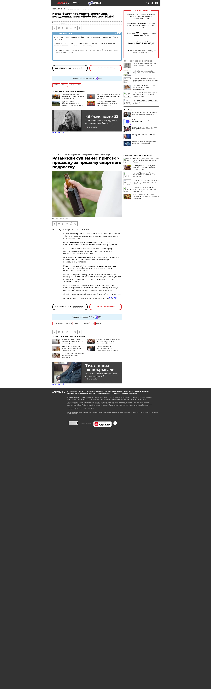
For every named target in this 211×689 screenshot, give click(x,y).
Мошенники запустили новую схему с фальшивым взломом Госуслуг (144, 113)
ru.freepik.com (63, 218)
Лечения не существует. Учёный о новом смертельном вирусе (144, 64)
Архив (63, 23)
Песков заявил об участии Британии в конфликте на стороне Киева (144, 127)
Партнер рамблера (86, 423)
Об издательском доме (113, 391)
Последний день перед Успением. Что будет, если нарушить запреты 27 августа (141, 25)
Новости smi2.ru (59, 132)
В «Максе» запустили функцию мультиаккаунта (142, 120)
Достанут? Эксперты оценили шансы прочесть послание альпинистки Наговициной (145, 182)
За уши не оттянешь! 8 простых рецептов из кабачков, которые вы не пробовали (146, 196)
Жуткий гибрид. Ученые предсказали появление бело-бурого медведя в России (146, 160)
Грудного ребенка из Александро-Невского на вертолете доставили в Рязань (72, 103)
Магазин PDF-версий (142, 391)
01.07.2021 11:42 (57, 9)
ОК (115, 298)
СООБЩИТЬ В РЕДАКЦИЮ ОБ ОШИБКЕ (125, 393)
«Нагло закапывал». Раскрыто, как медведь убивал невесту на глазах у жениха (145, 101)
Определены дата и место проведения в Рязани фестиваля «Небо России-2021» (73, 96)
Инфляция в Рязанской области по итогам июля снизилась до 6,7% (141, 43)
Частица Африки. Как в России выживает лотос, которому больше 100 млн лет (145, 174)
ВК (110, 298)
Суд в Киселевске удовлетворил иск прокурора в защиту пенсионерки (73, 355)
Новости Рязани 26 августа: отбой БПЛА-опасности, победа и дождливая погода (141, 16)
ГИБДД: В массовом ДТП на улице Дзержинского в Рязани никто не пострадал (108, 96)
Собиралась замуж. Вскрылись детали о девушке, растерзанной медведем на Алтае (144, 189)
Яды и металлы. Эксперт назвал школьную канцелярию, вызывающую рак (144, 87)
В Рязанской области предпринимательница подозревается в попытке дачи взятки (102, 349)
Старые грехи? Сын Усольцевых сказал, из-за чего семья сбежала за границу (145, 80)
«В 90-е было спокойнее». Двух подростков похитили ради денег (144, 72)
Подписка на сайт (104, 393)
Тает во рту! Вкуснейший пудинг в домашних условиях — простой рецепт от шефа (144, 167)
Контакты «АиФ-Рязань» (75, 391)
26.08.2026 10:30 (57, 155)
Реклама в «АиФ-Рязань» (94, 391)
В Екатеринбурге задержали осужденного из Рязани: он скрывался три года (71, 348)
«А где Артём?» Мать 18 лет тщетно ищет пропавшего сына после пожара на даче (145, 94)
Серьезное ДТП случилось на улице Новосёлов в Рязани (141, 34)
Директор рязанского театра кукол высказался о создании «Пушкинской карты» (106, 103)
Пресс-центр (128, 391)
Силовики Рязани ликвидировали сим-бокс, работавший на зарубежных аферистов (108, 341)
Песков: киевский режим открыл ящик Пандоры (143, 135)
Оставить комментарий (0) (105, 68)
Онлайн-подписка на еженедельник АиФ (81, 393)
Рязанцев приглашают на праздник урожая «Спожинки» (141, 52)
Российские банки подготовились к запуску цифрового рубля (144, 142)
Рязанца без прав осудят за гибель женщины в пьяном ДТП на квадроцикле (73, 341)
